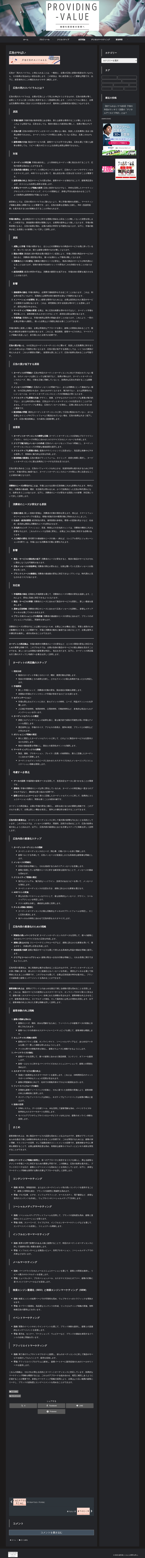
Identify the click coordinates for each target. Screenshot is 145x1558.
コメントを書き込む (51, 1532)
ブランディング (15, 1396)
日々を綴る (14, 1391)
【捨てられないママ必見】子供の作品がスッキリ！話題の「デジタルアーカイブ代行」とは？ (118, 109)
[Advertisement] (51, 1422)
